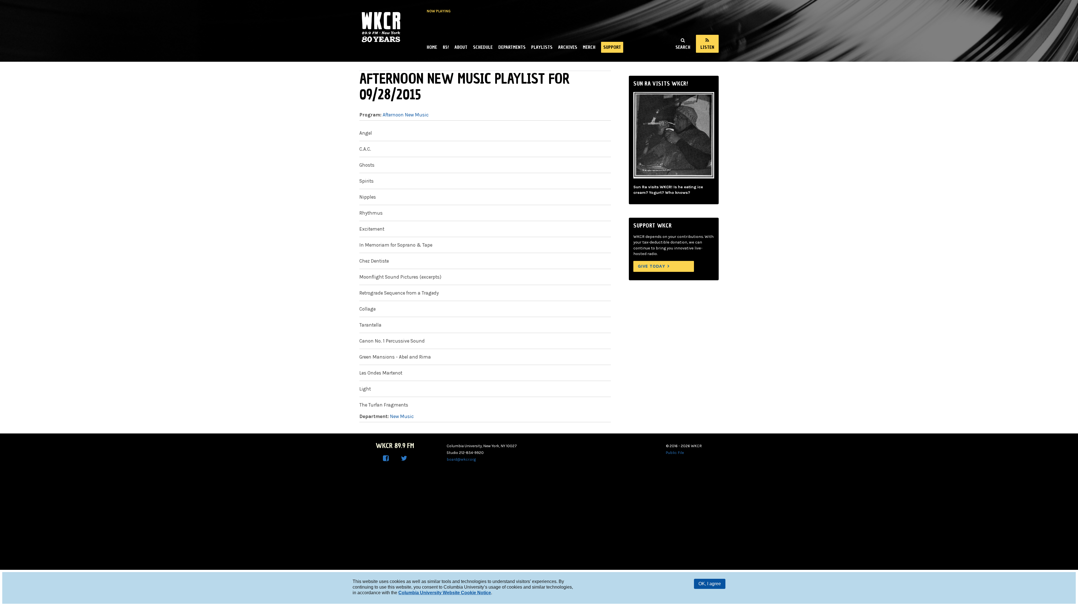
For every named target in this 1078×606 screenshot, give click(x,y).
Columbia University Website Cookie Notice (444, 592)
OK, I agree (709, 583)
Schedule (483, 47)
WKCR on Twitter (403, 458)
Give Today (651, 266)
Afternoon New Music (406, 115)
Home (432, 47)
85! (446, 47)
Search (682, 47)
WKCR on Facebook (386, 458)
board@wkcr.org (461, 459)
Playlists (541, 47)
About (461, 47)
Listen (707, 47)
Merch (589, 47)
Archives (567, 47)
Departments (512, 47)
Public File (675, 452)
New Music (402, 416)
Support (612, 47)
